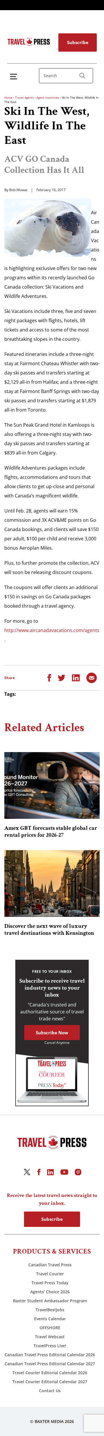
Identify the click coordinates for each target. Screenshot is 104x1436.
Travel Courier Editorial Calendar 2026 (49, 1372)
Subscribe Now (52, 1032)
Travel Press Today (49, 1282)
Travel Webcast (50, 1336)
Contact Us (50, 1390)
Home (8, 97)
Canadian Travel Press (50, 1264)
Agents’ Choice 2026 (50, 1291)
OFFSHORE (50, 1327)
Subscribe (77, 42)
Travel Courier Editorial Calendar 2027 (49, 1381)
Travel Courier (50, 1273)
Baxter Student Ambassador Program (50, 1300)
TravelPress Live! (50, 1345)
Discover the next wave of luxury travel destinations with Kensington (49, 930)
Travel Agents (24, 97)
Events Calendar (50, 1318)
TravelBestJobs (50, 1309)
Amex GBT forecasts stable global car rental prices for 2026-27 (50, 832)
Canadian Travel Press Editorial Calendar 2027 (50, 1363)
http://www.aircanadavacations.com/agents (51, 630)
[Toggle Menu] (14, 76)
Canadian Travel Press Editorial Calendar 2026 (50, 1354)
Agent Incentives (47, 97)
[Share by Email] (91, 677)
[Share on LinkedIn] (76, 677)
